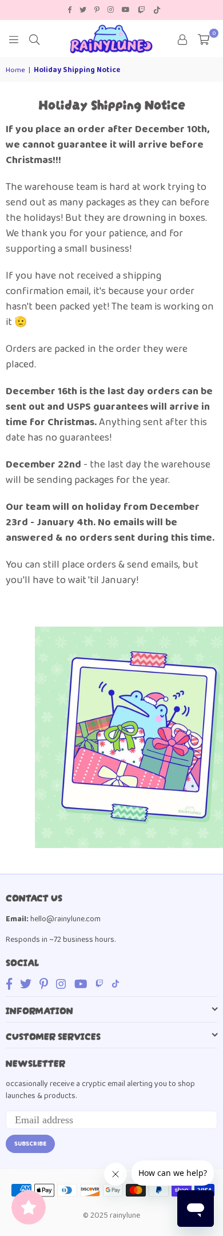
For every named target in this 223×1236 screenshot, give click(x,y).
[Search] (34, 38)
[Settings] (182, 38)
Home (15, 70)
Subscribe (30, 1144)
